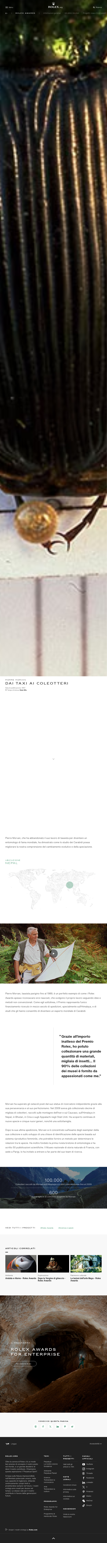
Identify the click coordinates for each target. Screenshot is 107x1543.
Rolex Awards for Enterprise (51, 1508)
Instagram (90, 1469)
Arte (49, 1489)
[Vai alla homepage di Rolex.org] (53, 5)
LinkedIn (89, 1482)
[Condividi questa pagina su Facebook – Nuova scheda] (43, 1426)
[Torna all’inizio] (54, 1538)
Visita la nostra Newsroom (69, 1515)
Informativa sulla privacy (69, 1490)
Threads (89, 1473)
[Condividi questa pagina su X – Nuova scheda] (50, 1426)
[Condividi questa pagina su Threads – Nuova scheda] (35, 1426)
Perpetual (51, 1464)
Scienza (49, 1479)
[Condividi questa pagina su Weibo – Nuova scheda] (72, 1426)
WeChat (89, 1501)
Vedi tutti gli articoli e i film (68, 1465)
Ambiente (50, 1472)
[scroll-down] (53, 757)
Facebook (90, 1478)
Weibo (88, 1496)
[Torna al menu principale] (6, 13)
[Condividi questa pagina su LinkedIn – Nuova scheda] (57, 1426)
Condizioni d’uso (69, 1485)
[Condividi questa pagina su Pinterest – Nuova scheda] (65, 1426)
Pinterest (89, 1491)
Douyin (89, 1505)
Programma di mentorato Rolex (50, 1515)
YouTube (89, 1464)
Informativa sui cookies (69, 1497)
